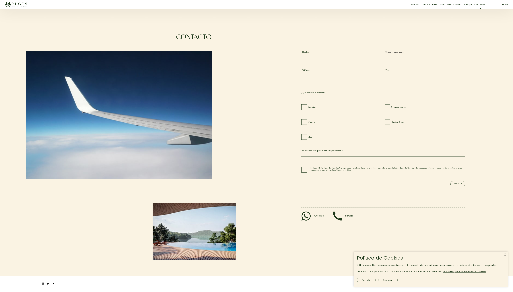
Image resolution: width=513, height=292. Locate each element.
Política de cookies (476, 272)
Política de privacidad (454, 272)
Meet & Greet (454, 5)
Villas (442, 5)
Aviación (415, 5)
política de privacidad (342, 170)
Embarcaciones (429, 5)
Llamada (349, 216)
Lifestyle (468, 5)
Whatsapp (319, 216)
